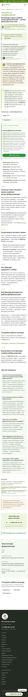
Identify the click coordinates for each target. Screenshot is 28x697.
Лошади (3, 684)
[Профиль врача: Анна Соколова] (2, 27)
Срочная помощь (6, 664)
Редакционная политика (7, 655)
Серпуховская (5, 343)
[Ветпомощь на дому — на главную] (6, 5)
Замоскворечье (21, 343)
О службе (4, 637)
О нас (18, 1)
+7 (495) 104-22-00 (8, 627)
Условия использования (7, 659)
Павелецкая (12, 343)
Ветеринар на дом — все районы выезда (16, 533)
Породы (3, 653)
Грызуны (4, 677)
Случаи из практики (6, 651)
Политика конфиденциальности (9, 657)
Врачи (3, 646)
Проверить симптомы (7, 662)
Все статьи (4, 666)
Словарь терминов (6, 648)
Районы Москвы (10, 9)
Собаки (3, 675)
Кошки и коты (5, 672)
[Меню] (25, 4)
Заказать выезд (14, 155)
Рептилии (4, 681)
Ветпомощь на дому (8, 621)
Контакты (22, 1)
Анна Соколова (14, 25)
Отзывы (13, 1)
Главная (5, 1)
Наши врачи (8, 38)
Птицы (3, 679)
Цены (9, 1)
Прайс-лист (4, 644)
